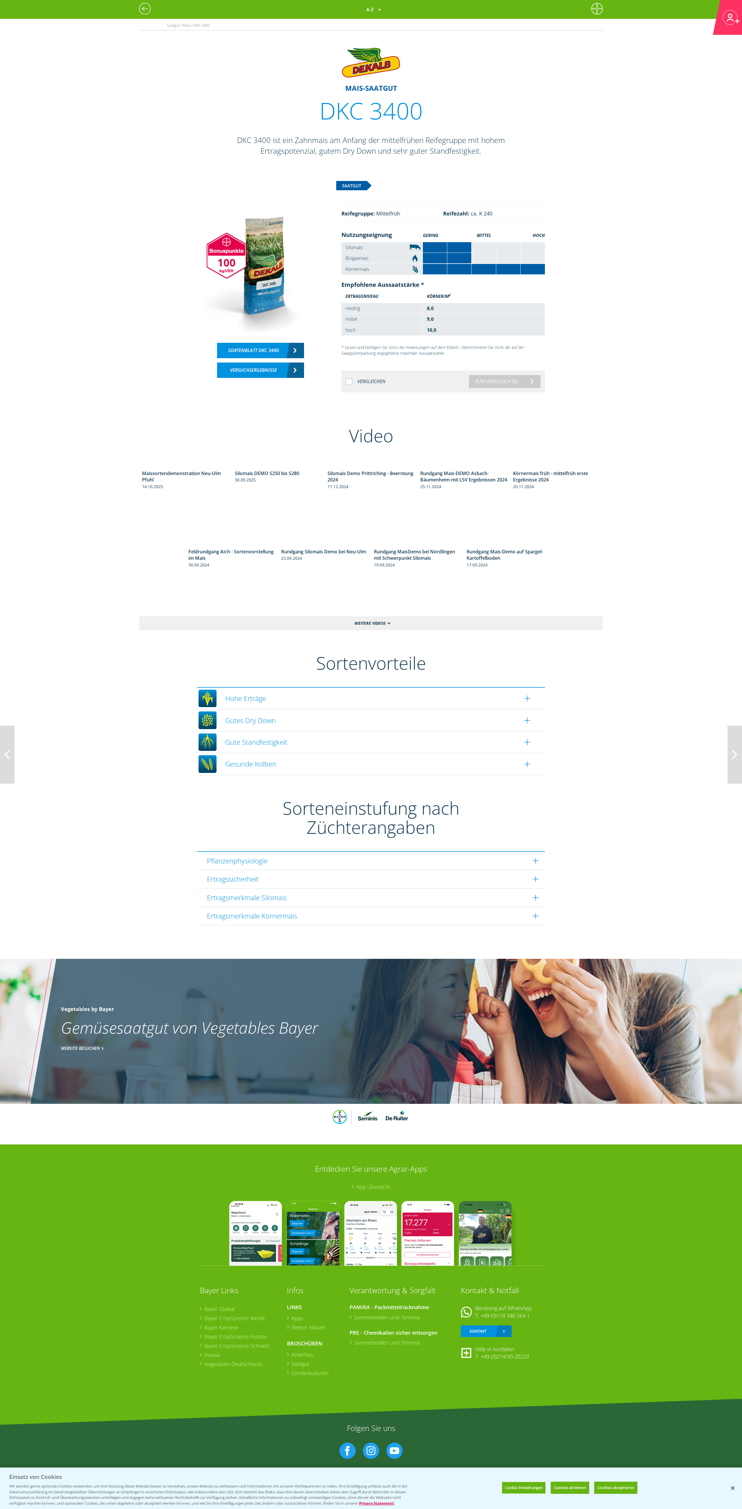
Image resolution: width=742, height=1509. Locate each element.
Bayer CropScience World (234, 1318)
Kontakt (478, 1331)
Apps (297, 1318)
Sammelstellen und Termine (387, 1317)
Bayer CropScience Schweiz (236, 1345)
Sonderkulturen (310, 1372)
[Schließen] (732, 1488)
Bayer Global (219, 1308)
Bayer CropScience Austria (235, 1336)
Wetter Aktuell (308, 1327)
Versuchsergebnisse (253, 370)
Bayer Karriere (221, 1327)
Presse (212, 1355)
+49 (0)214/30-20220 (505, 1356)
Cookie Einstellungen (524, 1487)
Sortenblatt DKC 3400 (253, 350)
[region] (371, 1488)
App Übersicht (373, 1186)
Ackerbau (302, 1354)
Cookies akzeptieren (615, 1487)
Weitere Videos (369, 623)
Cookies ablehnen (570, 1487)
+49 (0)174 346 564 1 (505, 1315)
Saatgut (300, 1363)
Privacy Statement (376, 1503)
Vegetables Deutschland (232, 1364)
